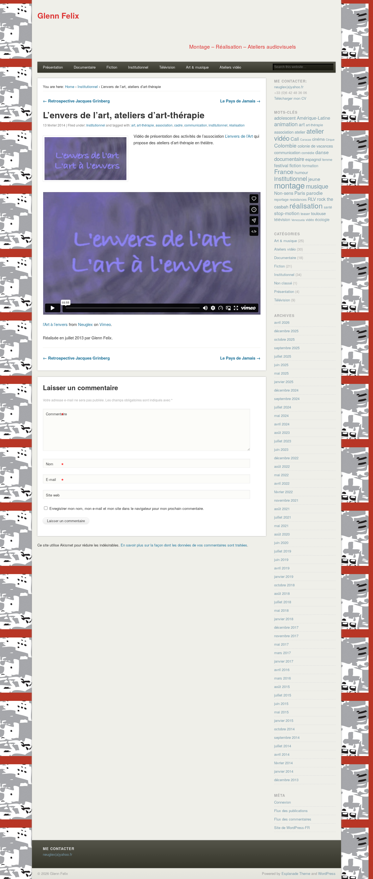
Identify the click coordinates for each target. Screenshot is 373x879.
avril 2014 (281, 754)
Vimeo (105, 324)
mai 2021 (281, 525)
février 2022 (283, 491)
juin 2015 (281, 703)
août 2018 (282, 593)
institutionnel (218, 125)
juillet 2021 (282, 517)
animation (286, 124)
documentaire (289, 158)
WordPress (327, 873)
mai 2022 (281, 474)
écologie (322, 219)
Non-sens (283, 193)
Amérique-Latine (313, 117)
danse (322, 152)
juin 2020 (281, 542)
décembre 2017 (286, 627)
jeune (314, 178)
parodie (314, 192)
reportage (281, 199)
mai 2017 (281, 644)
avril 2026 (281, 322)
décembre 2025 (286, 330)
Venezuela (298, 220)
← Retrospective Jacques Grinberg (76, 101)
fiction (295, 165)
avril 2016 (281, 669)
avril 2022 (281, 483)
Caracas (305, 139)
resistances (298, 199)
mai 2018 (281, 610)
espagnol (313, 159)
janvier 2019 (283, 576)
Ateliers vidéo (230, 67)
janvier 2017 (283, 661)
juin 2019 (281, 559)
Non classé (283, 283)
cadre (178, 125)
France (284, 171)
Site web (53, 495)
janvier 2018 (283, 618)
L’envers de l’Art (239, 136)
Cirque (330, 139)
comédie (307, 152)
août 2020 (282, 534)
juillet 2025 (282, 356)
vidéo (310, 219)
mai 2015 (281, 712)
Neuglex (85, 324)
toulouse (318, 213)
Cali (295, 138)
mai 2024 (281, 415)
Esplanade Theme (296, 873)
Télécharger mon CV (290, 98)
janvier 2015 (283, 720)
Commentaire (55, 414)
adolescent (285, 117)
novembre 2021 (286, 500)
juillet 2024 (282, 407)
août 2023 (282, 432)
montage (289, 185)
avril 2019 (281, 568)
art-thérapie (145, 125)
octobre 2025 (284, 339)
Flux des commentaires (292, 819)
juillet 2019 (282, 551)
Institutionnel (138, 67)
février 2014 (283, 762)
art (133, 125)
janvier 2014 (283, 771)
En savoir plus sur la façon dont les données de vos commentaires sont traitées (184, 545)
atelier (300, 132)
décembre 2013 (286, 779)
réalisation (237, 125)
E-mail (55, 480)
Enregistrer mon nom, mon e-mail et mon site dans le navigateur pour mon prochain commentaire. (126, 508)
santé (328, 207)
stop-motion (287, 213)
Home (69, 86)
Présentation (53, 67)
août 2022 (282, 466)
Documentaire (85, 67)
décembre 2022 (286, 457)
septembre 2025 (287, 347)
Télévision (167, 67)
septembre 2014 (287, 737)
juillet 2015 (282, 695)
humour (301, 172)
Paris (299, 192)
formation (310, 165)
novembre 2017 (286, 635)
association (164, 125)
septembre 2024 (287, 398)
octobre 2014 (284, 728)
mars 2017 (282, 652)
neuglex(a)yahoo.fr (288, 86)
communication (195, 125)
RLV (312, 199)
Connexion (282, 802)
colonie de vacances (315, 146)
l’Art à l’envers (55, 324)
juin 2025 (281, 364)
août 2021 (282, 508)
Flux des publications (291, 810)
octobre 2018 (284, 584)
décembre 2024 (286, 390)
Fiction (111, 67)
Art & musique (197, 67)
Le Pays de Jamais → (240, 101)
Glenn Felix (58, 15)
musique (317, 186)
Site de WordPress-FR (292, 827)
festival (281, 165)
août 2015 (282, 686)
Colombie (285, 145)
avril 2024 (281, 424)
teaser (305, 213)
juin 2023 (281, 449)
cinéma (318, 139)
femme (327, 159)
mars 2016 (282, 678)
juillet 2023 (282, 440)
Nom (55, 464)
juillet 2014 (282, 745)
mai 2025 (281, 373)
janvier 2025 (283, 381)
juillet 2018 (282, 601)
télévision (282, 219)
